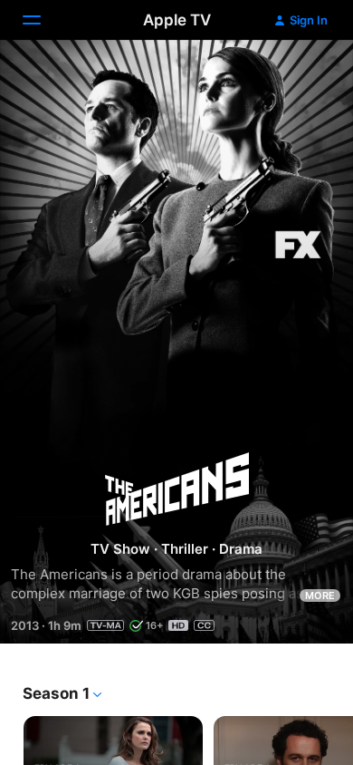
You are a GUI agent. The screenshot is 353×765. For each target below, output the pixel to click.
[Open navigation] (42, 20)
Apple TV (177, 20)
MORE (320, 595)
